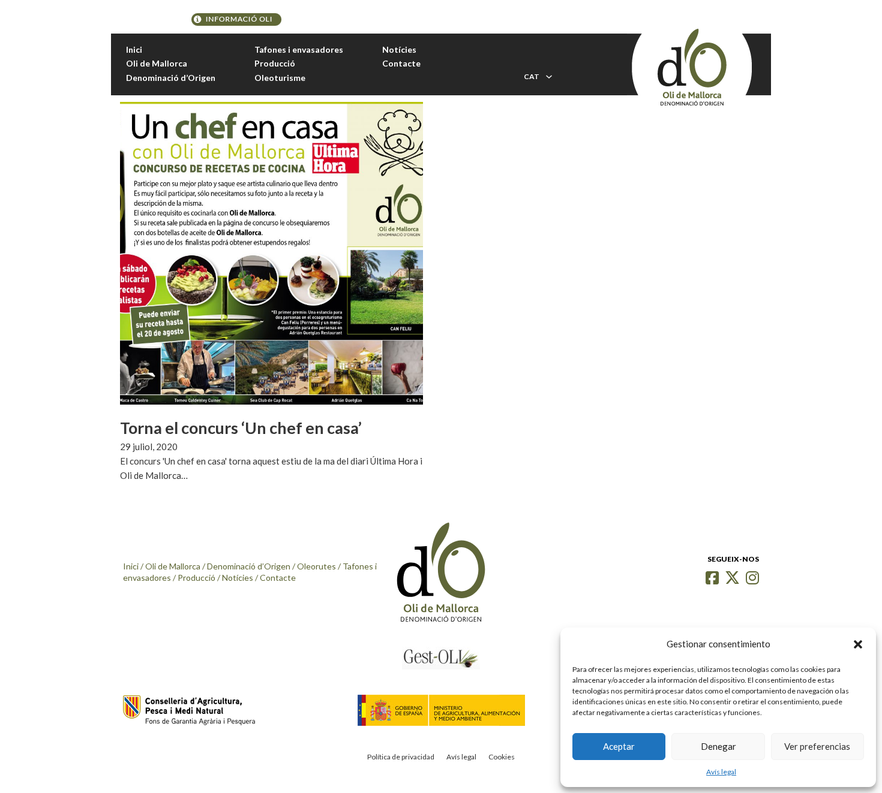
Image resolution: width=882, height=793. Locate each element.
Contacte (401, 63)
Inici (134, 49)
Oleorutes (316, 566)
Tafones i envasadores (298, 49)
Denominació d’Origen (170, 78)
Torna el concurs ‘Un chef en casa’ (241, 428)
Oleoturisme (279, 78)
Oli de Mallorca (156, 63)
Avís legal (721, 771)
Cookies (501, 756)
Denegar (718, 746)
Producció (274, 63)
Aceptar (619, 746)
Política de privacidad (400, 756)
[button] (858, 644)
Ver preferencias (817, 746)
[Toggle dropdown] (549, 76)
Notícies (399, 49)
